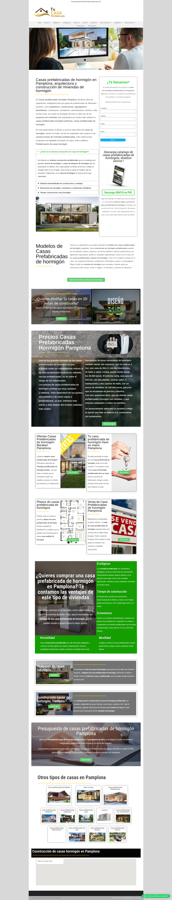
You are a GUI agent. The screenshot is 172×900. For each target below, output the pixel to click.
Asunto (102, 131)
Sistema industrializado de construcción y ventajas (61, 183)
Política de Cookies (116, 898)
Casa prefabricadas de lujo (77, 829)
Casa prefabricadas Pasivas (118, 829)
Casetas (105, 810)
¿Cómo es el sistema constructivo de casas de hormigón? (64, 152)
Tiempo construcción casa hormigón (55, 193)
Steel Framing (88, 787)
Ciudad (102, 123)
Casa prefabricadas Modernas (49, 811)
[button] (67, 151)
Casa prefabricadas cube (86, 811)
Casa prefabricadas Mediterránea (115, 788)
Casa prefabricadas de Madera (59, 787)
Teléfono (103, 116)
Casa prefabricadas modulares (67, 811)
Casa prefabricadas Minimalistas (57, 829)
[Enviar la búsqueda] (139, 12)
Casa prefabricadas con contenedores (123, 811)
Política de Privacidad (128, 898)
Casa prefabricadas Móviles (97, 829)
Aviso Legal (138, 898)
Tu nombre (103, 108)
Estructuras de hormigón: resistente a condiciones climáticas (65, 188)
